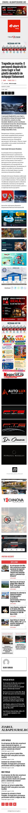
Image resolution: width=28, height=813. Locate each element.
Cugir (4, 80)
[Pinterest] (9, 93)
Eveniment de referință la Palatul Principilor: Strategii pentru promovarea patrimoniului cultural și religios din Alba (18, 597)
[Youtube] (14, 804)
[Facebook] (2, 93)
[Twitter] (6, 93)
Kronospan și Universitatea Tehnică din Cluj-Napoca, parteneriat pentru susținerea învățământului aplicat (7, 650)
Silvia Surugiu (12, 83)
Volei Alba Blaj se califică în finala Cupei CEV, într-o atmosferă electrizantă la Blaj (21, 647)
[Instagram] (6, 804)
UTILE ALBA (13, 578)
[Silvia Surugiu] (2, 83)
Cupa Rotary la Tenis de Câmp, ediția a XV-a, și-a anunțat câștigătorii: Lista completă (18, 622)
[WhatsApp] (12, 93)
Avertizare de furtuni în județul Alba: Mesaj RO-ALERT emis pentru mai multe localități (17, 584)
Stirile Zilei (11, 80)
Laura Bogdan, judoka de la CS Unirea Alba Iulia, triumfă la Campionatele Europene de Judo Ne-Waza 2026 (18, 610)
